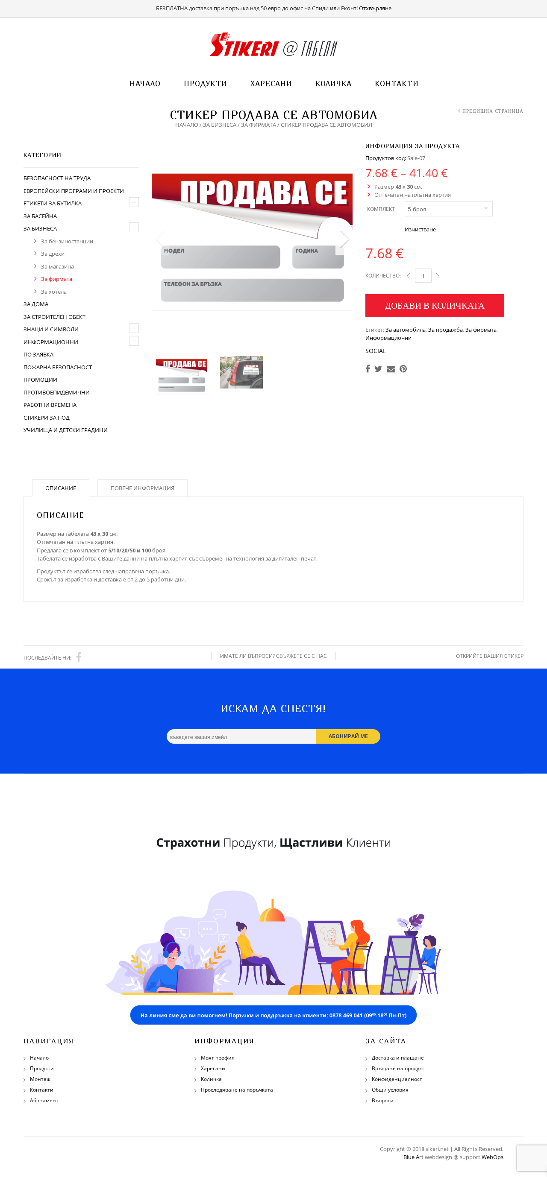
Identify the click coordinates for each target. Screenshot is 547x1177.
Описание (60, 488)
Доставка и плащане (398, 1057)
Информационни (388, 338)
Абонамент (44, 1100)
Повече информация (142, 488)
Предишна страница (492, 111)
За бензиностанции (67, 241)
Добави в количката (435, 305)
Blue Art (413, 1157)
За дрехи (53, 253)
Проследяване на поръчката (237, 1089)
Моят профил (218, 1057)
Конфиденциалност (397, 1079)
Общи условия (390, 1089)
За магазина (57, 266)
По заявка (38, 354)
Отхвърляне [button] (375, 8)
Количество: (383, 275)
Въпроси (383, 1100)
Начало (145, 83)
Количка (333, 83)
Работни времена (50, 405)
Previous (160, 240)
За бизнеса (219, 125)
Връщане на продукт (398, 1068)
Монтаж (40, 1079)
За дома (36, 304)
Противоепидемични (57, 392)
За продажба (445, 329)
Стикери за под (47, 417)
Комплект (381, 209)
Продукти (205, 83)
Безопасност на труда (57, 178)
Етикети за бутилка (53, 203)
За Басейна (40, 216)
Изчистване (420, 229)
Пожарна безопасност (58, 367)
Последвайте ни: (47, 657)
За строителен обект (54, 317)
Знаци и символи (51, 329)
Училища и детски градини (66, 430)
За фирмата (258, 125)
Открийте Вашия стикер (489, 656)
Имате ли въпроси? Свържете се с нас (273, 656)
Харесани (271, 83)
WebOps (492, 1157)
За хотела (54, 291)
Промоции (40, 379)
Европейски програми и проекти (74, 191)
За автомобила (405, 329)
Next (344, 240)
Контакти (397, 83)
